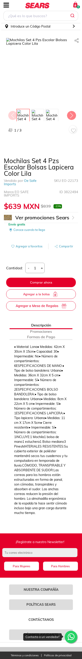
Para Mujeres (21, 566)
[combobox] (40, 16)
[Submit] (73, 16)
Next (71, 114)
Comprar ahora (41, 282)
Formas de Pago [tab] (41, 337)
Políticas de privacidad (58, 655)
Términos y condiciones (25, 655)
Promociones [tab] (41, 331)
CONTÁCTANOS (41, 620)
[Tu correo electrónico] (41, 555)
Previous (12, 114)
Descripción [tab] (41, 325)
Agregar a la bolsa (36, 294)
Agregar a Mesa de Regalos (37, 306)
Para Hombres (60, 566)
